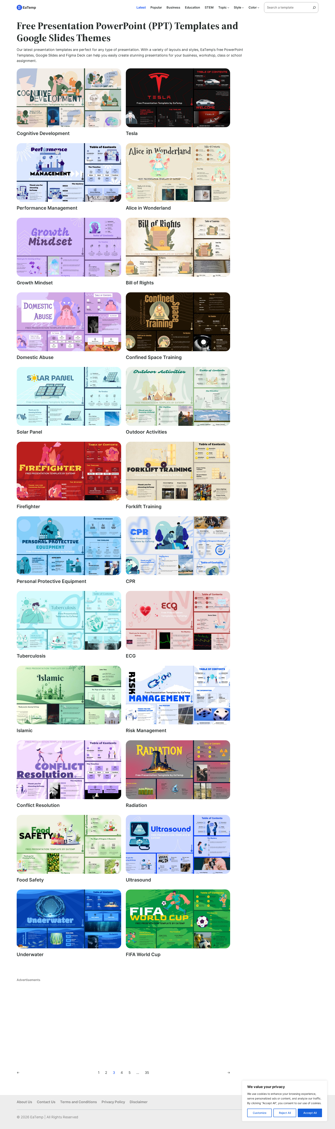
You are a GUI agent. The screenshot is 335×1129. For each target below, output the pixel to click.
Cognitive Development (43, 133)
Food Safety (30, 880)
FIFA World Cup (143, 954)
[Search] (315, 7)
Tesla (132, 133)
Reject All (285, 1112)
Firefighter (28, 506)
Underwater (30, 954)
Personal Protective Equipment (51, 581)
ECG (131, 656)
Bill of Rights (140, 283)
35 (147, 1073)
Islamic (25, 730)
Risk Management (146, 730)
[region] (284, 1100)
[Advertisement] (123, 1022)
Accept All (310, 1112)
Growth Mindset (35, 283)
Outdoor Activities (146, 432)
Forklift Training (143, 506)
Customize (259, 1112)
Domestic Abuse (35, 357)
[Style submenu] (243, 8)
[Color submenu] (258, 8)
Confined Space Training (154, 357)
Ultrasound (138, 880)
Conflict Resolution (38, 805)
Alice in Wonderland (148, 208)
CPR (130, 581)
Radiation (136, 805)
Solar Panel (29, 432)
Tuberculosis (31, 656)
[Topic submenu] (228, 8)
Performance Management (47, 208)
